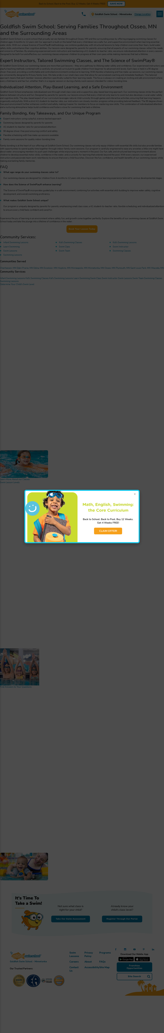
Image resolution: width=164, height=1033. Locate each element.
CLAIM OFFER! (108, 531)
